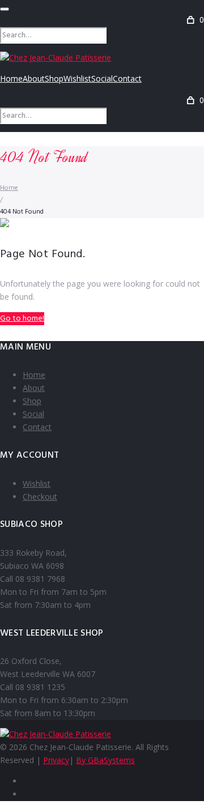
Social (102, 78)
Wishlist (77, 78)
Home (11, 78)
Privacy (56, 760)
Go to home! (22, 318)
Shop (54, 78)
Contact (127, 78)
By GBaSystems (105, 760)
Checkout (40, 496)
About (34, 78)
